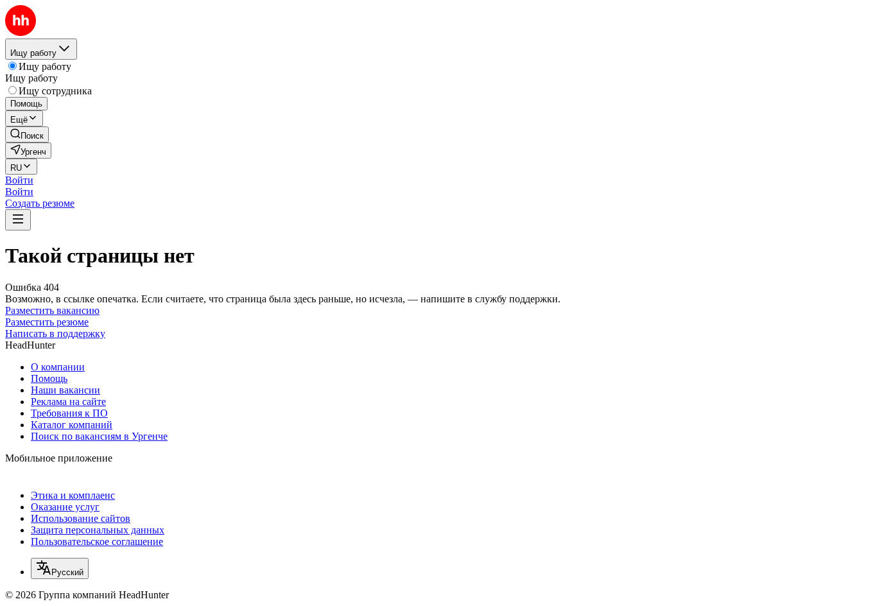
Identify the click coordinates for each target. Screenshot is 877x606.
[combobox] (60, 568)
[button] (19, 180)
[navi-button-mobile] (18, 219)
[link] (27, 134)
